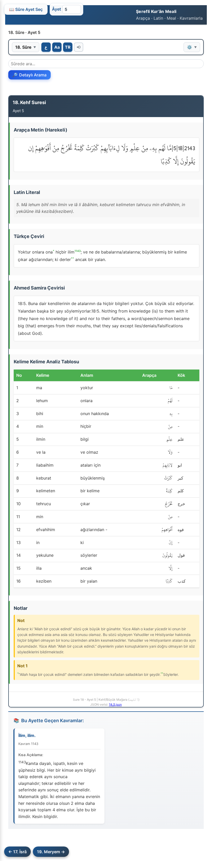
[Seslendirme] (78, 47)
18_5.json (115, 704)
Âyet (56, 9)
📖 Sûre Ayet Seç (26, 9)
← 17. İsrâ (17, 851)
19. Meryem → (51, 851)
